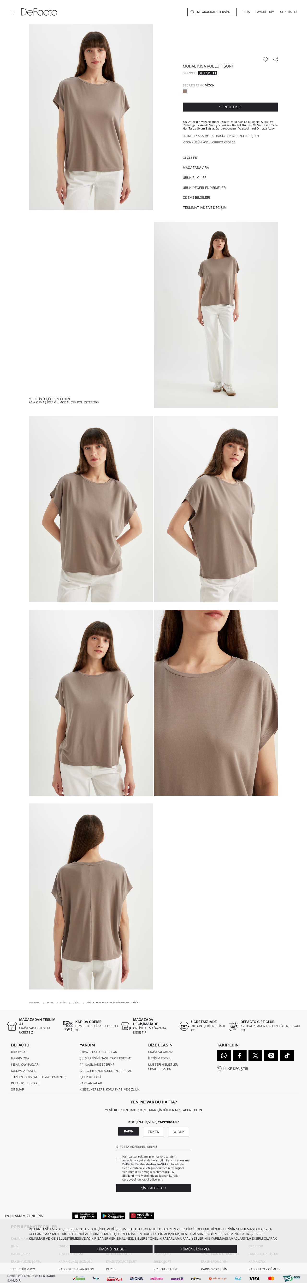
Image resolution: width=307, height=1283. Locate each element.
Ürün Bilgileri (195, 178)
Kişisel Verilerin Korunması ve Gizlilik (110, 1089)
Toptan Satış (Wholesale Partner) (38, 1077)
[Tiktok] (287, 1055)
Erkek (153, 1132)
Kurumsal (19, 1052)
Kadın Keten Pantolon (76, 1269)
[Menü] (12, 12)
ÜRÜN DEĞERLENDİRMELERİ (205, 188)
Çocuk (178, 1132)
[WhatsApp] (224, 1055)
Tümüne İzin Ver (196, 1249)
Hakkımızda (20, 1058)
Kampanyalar (91, 1083)
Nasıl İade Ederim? (98, 1064)
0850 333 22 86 (159, 1069)
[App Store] (84, 1216)
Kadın (128, 1131)
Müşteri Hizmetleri (163, 1064)
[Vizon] (185, 92)
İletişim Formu (159, 1058)
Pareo (111, 1269)
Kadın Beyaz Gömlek (264, 1269)
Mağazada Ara (196, 168)
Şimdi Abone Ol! (153, 1188)
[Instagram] (271, 1055)
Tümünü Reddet (111, 1249)
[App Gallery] (141, 1216)
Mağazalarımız (160, 1052)
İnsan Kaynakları (25, 1064)
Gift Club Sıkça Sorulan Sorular (106, 1071)
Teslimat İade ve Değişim (205, 207)
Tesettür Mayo (23, 1269)
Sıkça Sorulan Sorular (98, 1052)
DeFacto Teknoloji (25, 1083)
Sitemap (17, 1089)
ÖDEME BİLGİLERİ (196, 197)
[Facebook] (240, 1055)
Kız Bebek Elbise (166, 1269)
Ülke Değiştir (235, 1069)
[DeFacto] (39, 12)
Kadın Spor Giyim (214, 1269)
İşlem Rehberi (90, 1077)
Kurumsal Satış (23, 1071)
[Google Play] (113, 1216)
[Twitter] (255, 1055)
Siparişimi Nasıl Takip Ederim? (107, 1058)
